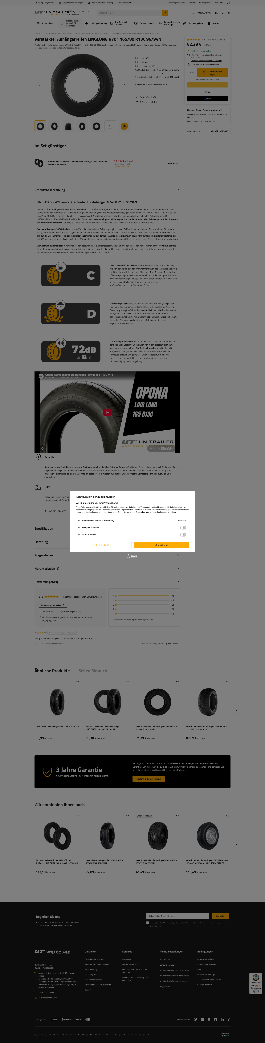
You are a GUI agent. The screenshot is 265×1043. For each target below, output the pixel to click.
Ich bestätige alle (162, 544)
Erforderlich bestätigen (103, 544)
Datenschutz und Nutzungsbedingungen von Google (156, 512)
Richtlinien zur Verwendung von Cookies (145, 507)
